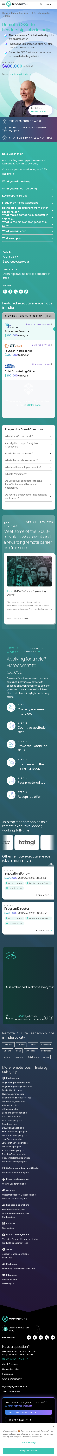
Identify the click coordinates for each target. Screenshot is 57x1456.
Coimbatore (33, 1057)
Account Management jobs (15, 1254)
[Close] (53, 1427)
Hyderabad (46, 1050)
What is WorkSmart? (12, 1378)
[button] (27, 153)
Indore (7, 1057)
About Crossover (10, 1364)
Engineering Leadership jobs (16, 1082)
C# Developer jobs (11, 1116)
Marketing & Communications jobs (18, 1268)
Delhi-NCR (8, 1044)
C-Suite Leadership (40, 13)
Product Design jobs (12, 1090)
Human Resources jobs (13, 1209)
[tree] (28, 448)
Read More (8, 173)
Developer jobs (9, 1124)
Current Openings (19, 13)
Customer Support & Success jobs (19, 1194)
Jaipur (46, 1057)
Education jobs (9, 1279)
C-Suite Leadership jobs (14, 1183)
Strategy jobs (8, 1217)
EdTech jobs (8, 1283)
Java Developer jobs (12, 1139)
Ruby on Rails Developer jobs (16, 1157)
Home (5, 13)
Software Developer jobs (14, 1161)
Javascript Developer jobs (15, 1142)
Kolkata (33, 1044)
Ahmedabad (31, 1050)
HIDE (49, 316)
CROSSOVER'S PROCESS (34, 650)
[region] (28, 1439)
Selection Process (11, 1391)
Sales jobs (7, 1257)
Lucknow (18, 1057)
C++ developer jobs (12, 1120)
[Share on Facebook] (10, 291)
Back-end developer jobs (14, 1112)
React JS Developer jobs (14, 1154)
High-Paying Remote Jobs (14, 1386)
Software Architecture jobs (15, 1172)
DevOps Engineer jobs (13, 1127)
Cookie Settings (28, 1442)
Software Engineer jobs (13, 1101)
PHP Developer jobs (11, 1146)
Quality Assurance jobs (13, 1094)
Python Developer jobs (13, 1150)
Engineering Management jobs (17, 1086)
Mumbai (21, 1044)
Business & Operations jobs (15, 1213)
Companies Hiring (10, 1369)
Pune (18, 1050)
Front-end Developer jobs (14, 1131)
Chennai (8, 1050)
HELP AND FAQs (13, 1358)
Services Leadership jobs (14, 1198)
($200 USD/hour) (38, 878)
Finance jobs (8, 1228)
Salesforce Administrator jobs (16, 1097)
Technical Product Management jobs (20, 1239)
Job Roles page (32, 405)
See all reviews (39, 522)
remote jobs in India (19, 74)
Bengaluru (46, 1044)
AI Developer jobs (10, 1105)
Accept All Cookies (28, 1450)
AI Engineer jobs (10, 1109)
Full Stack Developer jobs (14, 1135)
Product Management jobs (15, 1243)
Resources (7, 1374)
